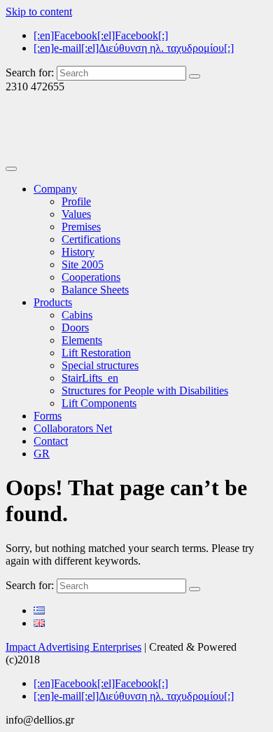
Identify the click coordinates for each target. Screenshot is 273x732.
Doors (75, 327)
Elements (82, 340)
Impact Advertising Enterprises (73, 647)
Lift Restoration (96, 353)
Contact (51, 441)
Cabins (77, 315)
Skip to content (39, 12)
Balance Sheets (95, 290)
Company (55, 189)
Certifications (91, 239)
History (78, 252)
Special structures (100, 365)
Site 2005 (83, 264)
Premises (81, 227)
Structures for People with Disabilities (145, 390)
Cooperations (91, 277)
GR (42, 454)
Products (53, 302)
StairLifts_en (90, 378)
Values (76, 214)
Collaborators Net (73, 428)
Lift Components (99, 403)
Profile (76, 201)
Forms (48, 416)
